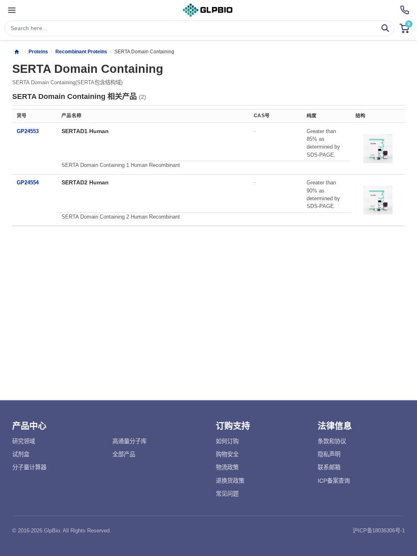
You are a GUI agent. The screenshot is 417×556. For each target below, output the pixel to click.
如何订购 (227, 441)
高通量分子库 (129, 441)
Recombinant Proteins (81, 52)
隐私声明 (329, 454)
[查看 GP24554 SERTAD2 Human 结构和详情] (378, 200)
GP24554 (28, 182)
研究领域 (23, 441)
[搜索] (385, 28)
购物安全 (227, 454)
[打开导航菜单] (11, 10)
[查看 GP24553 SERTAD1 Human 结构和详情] (378, 149)
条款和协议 (332, 441)
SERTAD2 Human (85, 182)
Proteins (38, 52)
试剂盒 (20, 454)
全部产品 (123, 454)
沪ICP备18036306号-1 (379, 531)
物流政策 (227, 467)
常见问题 (227, 493)
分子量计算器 (29, 467)
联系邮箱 (329, 467)
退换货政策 (230, 480)
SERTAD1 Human (85, 131)
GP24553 (28, 131)
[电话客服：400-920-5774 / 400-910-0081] (405, 10)
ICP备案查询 (334, 480)
